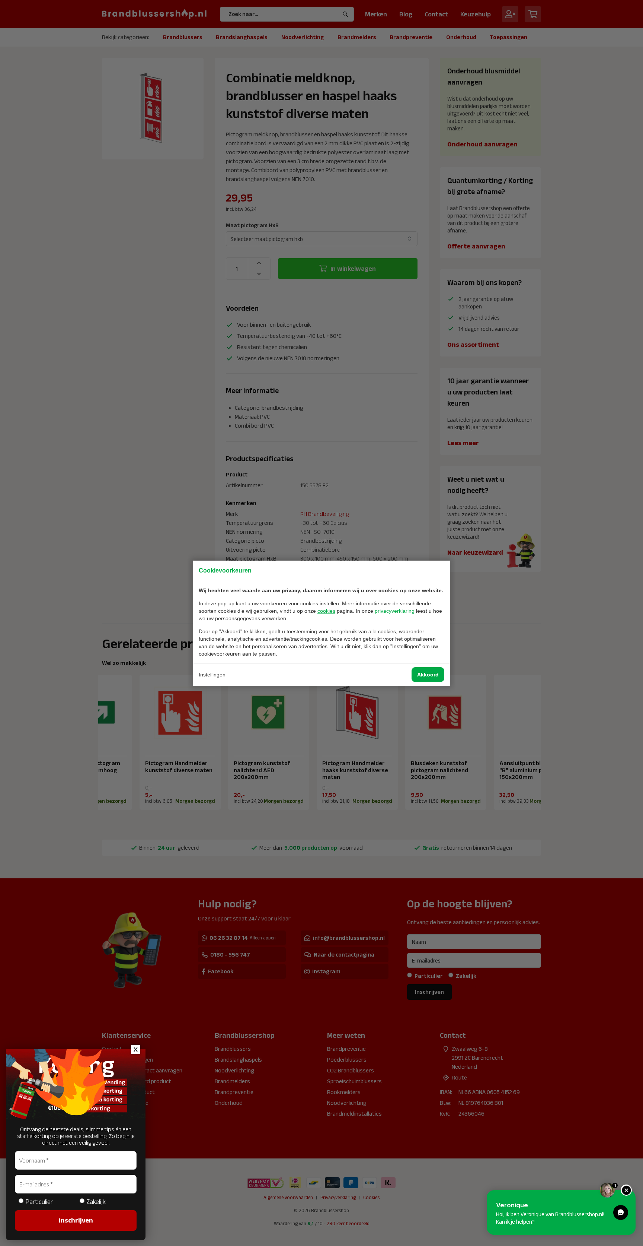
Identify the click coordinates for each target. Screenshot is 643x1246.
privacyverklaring (395, 611)
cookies (326, 611)
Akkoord (428, 675)
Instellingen (212, 675)
